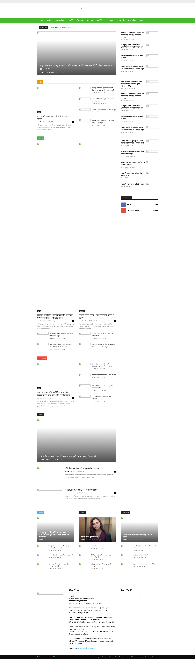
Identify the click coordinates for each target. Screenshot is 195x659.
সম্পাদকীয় (132, 20)
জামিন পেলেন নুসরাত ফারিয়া (89, 537)
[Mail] (148, 1)
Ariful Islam (53, 657)
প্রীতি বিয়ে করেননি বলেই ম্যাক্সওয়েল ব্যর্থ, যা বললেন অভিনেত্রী (68, 456)
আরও (141, 20)
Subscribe (154, 210)
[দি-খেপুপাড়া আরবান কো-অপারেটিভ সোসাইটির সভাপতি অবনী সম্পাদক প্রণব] (152, 47)
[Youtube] (156, 1)
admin (42, 72)
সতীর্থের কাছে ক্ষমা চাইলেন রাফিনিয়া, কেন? (82, 468)
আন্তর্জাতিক (59, 20)
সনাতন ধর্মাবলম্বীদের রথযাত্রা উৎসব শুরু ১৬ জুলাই (61, 555)
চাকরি (39, 388)
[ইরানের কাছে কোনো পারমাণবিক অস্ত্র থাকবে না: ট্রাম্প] (97, 227)
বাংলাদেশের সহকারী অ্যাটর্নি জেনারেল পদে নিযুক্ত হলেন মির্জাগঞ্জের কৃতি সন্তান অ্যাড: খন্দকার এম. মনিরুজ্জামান (54, 534)
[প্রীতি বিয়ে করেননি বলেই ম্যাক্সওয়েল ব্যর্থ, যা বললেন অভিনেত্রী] (76, 440)
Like (156, 205)
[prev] (150, 27)
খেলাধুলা (109, 20)
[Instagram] (145, 1)
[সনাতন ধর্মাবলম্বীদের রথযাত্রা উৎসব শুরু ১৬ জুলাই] (55, 100)
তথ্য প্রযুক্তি (120, 20)
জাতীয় (48, 20)
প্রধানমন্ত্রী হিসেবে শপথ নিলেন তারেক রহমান (103, 344)
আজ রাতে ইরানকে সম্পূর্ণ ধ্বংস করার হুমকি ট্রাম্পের (144, 564)
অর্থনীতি (99, 20)
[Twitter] (152, 1)
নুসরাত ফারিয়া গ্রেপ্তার (96, 546)
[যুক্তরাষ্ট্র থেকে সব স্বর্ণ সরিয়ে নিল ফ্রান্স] (152, 267)
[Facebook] (141, 1)
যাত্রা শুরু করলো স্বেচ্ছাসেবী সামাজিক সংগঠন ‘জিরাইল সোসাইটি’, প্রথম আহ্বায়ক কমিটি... (131, 83)
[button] (155, 21)
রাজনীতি (70, 20)
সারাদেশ (90, 20)
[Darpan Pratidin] (97, 10)
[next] (154, 27)
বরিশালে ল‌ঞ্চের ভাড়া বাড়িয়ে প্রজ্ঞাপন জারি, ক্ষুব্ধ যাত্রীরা (65, 27)
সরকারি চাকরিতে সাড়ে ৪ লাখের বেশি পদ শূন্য (104, 109)
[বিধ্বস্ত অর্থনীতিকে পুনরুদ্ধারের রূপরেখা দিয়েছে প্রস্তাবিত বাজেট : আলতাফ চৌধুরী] (55, 227)
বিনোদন (80, 20)
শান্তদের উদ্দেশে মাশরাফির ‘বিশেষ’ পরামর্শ (81, 489)
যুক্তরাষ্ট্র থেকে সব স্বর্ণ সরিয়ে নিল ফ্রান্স (132, 184)
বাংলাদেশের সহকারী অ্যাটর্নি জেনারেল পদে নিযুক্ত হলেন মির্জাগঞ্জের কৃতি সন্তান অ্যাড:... (132, 35)
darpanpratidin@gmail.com (87, 648)
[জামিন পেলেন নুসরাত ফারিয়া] (97, 529)
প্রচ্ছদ (41, 20)
